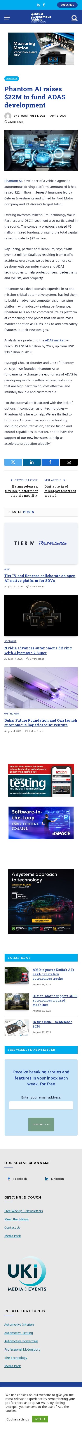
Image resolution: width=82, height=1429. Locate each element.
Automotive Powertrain (21, 1341)
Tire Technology (15, 1358)
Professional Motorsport (22, 1349)
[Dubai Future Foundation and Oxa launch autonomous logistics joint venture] (41, 687)
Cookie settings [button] (18, 1419)
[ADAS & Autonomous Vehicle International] (41, 17)
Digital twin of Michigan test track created (60, 491)
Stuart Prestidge (31, 116)
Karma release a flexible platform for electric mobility (21, 491)
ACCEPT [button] (40, 1419)
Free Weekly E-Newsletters (23, 1211)
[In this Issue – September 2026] (17, 1027)
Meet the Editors (16, 1219)
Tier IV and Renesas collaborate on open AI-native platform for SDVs (39, 578)
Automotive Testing (18, 1333)
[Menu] (7, 17)
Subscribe (67, 4)
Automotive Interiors (19, 1324)
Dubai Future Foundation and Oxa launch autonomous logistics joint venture (40, 722)
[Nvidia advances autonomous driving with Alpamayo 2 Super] (41, 615)
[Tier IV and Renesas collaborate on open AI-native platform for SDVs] (41, 543)
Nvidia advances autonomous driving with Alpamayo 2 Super (38, 650)
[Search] (74, 17)
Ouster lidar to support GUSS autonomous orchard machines (55, 1000)
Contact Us (12, 1227)
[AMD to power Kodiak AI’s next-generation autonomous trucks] (17, 975)
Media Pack (12, 1236)
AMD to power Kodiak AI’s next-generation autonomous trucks (53, 974)
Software (11, 78)
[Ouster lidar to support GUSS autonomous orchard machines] (17, 1001)
